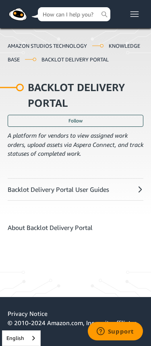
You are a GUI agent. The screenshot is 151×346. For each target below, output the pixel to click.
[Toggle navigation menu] (134, 14)
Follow (75, 121)
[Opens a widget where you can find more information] (115, 332)
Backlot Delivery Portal (75, 59)
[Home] (18, 14)
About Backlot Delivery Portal (50, 228)
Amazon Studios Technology (47, 46)
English (15, 338)
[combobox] (21, 338)
